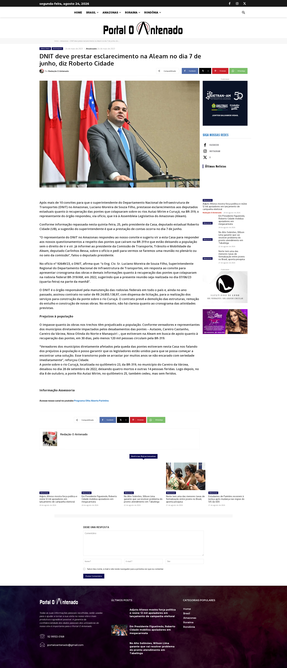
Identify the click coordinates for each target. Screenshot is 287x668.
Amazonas (64, 41)
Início (56, 41)
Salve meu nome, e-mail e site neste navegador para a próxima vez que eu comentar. (125, 569)
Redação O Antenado (58, 71)
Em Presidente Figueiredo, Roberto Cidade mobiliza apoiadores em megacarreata (232, 219)
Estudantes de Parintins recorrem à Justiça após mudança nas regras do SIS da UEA (226, 499)
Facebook (214, 145)
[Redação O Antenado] (42, 71)
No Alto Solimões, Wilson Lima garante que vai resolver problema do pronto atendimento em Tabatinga (231, 237)
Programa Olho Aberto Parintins (91, 400)
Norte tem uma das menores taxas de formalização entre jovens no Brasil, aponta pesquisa (232, 255)
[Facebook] (230, 4)
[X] (245, 4)
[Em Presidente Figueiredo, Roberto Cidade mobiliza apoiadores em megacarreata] (209, 220)
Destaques (57, 48)
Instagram (214, 151)
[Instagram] (237, 4)
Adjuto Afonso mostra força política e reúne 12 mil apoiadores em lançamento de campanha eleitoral (225, 206)
